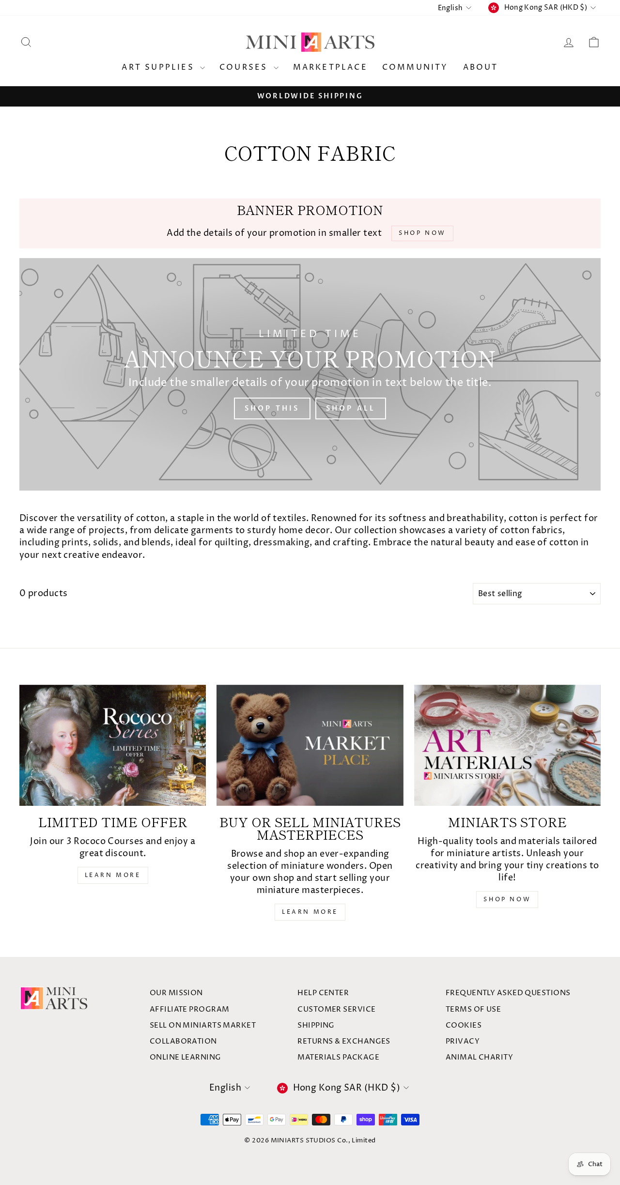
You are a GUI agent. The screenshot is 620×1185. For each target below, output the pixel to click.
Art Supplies (160, 67)
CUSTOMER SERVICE (336, 1009)
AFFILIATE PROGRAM (190, 1009)
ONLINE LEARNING (185, 1057)
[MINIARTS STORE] (507, 745)
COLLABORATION (183, 1041)
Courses (245, 67)
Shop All (351, 408)
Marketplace (330, 67)
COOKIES (463, 1025)
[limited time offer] (112, 745)
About (480, 67)
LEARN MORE (113, 875)
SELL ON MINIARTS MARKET (203, 1025)
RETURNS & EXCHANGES (343, 1041)
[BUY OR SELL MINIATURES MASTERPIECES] (310, 745)
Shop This (272, 408)
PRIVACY (463, 1041)
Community (415, 67)
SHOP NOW (507, 899)
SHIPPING (316, 1025)
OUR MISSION (176, 993)
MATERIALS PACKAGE (338, 1057)
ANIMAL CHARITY (479, 1057)
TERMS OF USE (473, 1009)
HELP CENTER (323, 993)
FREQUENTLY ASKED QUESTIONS (508, 993)
